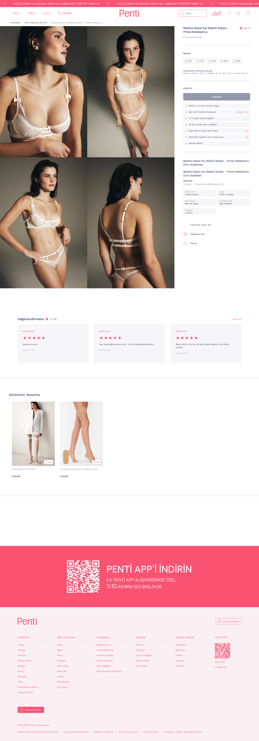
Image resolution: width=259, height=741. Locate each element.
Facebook (180, 650)
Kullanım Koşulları (128, 732)
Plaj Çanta (62, 687)
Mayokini (61, 660)
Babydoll (22, 676)
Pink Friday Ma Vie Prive (35, 23)
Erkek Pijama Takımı (28, 687)
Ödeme (139, 645)
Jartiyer (22, 650)
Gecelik (21, 655)
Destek (141, 637)
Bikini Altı (62, 671)
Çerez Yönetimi (150, 732)
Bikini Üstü (62, 666)
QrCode (222, 650)
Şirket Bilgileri (104, 666)
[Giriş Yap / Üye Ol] (238, 13)
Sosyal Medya (184, 637)
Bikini (60, 645)
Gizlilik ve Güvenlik (103, 732)
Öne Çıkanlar (66, 637)
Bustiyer (22, 666)
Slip (20, 682)
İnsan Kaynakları (105, 660)
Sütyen (21, 645)
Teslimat (140, 650)
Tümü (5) (237, 319)
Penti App (221, 637)
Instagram (180, 645)
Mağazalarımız (104, 645)
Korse (20, 671)
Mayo (59, 650)
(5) (247, 28)
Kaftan (60, 676)
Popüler (23, 637)
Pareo (60, 655)
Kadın (15, 13)
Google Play (221, 667)
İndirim (67, 13)
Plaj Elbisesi (63, 682)
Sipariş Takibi (143, 660)
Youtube (179, 660)
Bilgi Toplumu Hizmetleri (109, 671)
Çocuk (47, 13)
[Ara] (182, 13)
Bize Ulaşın (141, 666)
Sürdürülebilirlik (105, 650)
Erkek (31, 13)
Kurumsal (103, 637)
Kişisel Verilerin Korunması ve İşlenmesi (38, 732)
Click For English (230, 621)
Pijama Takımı (25, 660)
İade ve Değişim (144, 655)
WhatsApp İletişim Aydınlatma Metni (183, 732)
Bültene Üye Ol (33, 710)
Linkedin (179, 666)
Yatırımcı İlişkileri (105, 655)
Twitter (179, 655)
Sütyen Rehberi (25, 692)
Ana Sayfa (15, 23)
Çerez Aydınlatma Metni (76, 732)
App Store (220, 661)
